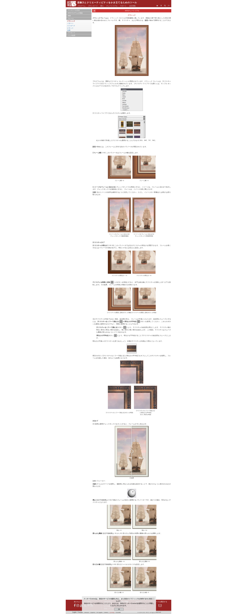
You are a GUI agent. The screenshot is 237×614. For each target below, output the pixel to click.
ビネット (70, 28)
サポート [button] (123, 6)
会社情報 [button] (132, 6)
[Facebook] (75, 605)
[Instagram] (77, 605)
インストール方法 (74, 10)
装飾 (69, 16)
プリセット (71, 33)
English (74, 612)
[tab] (78, 10)
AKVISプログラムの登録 (75, 13)
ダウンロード (93, 6)
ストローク (71, 26)
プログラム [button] (81, 6)
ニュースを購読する (160, 602)
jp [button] (168, 6)
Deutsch (86, 612)
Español (93, 612)
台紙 (68, 30)
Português (100, 612)
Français (80, 612)
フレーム (71, 18)
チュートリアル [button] (111, 6)
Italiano (106, 612)
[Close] (154, 599)
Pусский (118, 612)
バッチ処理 (71, 35)
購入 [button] (102, 6)
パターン (70, 23)
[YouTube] (81, 605)
